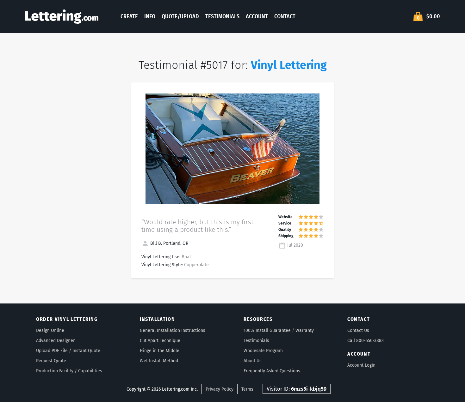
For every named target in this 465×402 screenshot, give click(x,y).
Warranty (304, 330)
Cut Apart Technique (160, 340)
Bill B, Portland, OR (168, 243)
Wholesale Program (263, 350)
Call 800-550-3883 (365, 340)
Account (257, 16)
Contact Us (358, 330)
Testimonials (222, 16)
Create (129, 16)
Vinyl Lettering (289, 65)
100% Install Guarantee (267, 330)
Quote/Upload (180, 16)
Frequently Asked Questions (272, 371)
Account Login (361, 365)
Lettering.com (61, 16)
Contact (284, 16)
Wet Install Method (159, 360)
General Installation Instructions (172, 330)
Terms (247, 389)
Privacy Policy (219, 389)
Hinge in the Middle (159, 350)
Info (149, 16)
